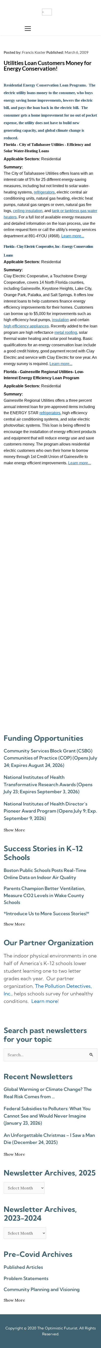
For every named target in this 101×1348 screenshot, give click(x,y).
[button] (28, 28)
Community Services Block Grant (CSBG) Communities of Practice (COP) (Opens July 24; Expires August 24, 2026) (50, 758)
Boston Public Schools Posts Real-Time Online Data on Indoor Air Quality (45, 873)
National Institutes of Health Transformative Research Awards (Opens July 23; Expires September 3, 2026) (48, 784)
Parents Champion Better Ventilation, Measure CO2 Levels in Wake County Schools (44, 895)
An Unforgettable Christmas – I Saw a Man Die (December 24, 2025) (49, 1138)
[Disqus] (50, 534)
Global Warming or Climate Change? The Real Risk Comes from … (48, 1092)
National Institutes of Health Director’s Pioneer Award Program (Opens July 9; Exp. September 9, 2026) (50, 811)
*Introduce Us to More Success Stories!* (46, 913)
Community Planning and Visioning (42, 1289)
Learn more (44, 1001)
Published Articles (23, 1267)
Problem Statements (26, 1278)
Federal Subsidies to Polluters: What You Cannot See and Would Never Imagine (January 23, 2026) (47, 1116)
